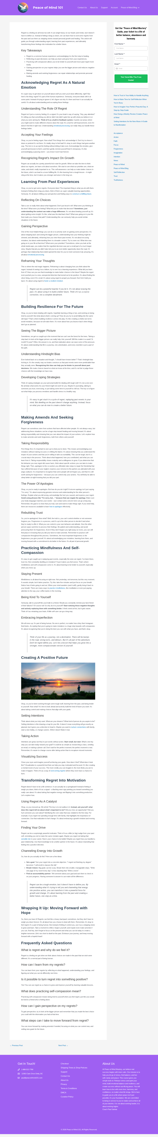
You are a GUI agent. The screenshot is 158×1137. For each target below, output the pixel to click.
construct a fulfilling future (81, 194)
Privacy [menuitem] (64, 1084)
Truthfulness (118, 180)
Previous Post (16, 1045)
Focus (116, 145)
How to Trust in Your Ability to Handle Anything (131, 95)
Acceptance (118, 133)
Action (116, 137)
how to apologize (56, 507)
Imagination (118, 153)
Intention (117, 157)
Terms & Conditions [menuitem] (69, 1088)
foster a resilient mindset (53, 281)
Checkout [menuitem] (65, 1064)
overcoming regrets (58, 771)
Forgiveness (118, 149)
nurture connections (78, 727)
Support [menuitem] (104, 8)
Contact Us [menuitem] (82, 8)
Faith (115, 141)
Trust (116, 176)
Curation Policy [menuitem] (67, 1097)
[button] (138, 8)
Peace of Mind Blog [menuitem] (129, 8)
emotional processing (62, 126)
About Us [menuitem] (94, 8)
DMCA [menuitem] (63, 1093)
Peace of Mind (119, 164)
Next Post (63, 1045)
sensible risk (26, 839)
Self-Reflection (119, 172)
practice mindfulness (57, 588)
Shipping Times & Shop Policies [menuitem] (74, 1068)
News (116, 160)
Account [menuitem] (114, 8)
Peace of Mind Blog (121, 168)
